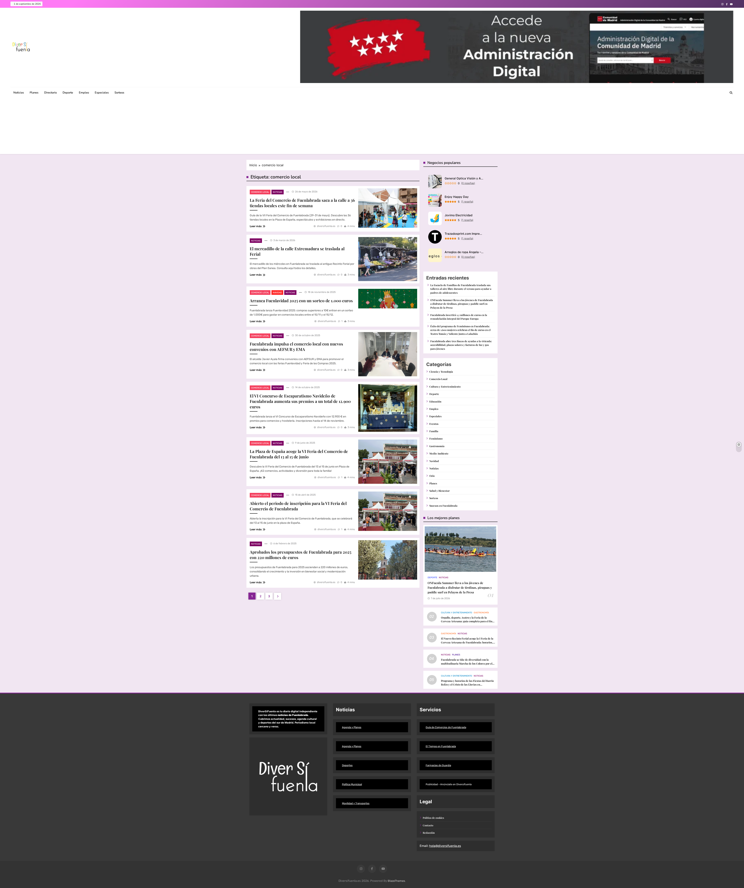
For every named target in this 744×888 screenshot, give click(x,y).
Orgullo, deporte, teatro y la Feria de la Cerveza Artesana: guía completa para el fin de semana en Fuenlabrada (466, 621)
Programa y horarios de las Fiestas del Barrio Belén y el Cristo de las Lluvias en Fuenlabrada (467, 684)
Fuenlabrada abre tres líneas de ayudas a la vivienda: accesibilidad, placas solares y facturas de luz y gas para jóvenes (461, 344)
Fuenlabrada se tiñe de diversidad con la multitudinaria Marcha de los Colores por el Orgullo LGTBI (466, 663)
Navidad (277, 292)
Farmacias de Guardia (438, 765)
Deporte (68, 92)
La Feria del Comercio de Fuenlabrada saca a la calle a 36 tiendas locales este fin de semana (302, 202)
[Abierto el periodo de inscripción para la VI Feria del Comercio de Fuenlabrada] (387, 511)
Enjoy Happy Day (457, 196)
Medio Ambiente (439, 453)
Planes (34, 92)
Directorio (50, 92)
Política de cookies (433, 817)
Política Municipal (352, 784)
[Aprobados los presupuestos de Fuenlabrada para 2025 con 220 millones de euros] (387, 560)
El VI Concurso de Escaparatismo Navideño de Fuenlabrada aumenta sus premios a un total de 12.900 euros (300, 401)
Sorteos (119, 92)
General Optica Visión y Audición (464, 178)
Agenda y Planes (351, 727)
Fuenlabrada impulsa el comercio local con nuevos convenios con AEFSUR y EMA (296, 346)
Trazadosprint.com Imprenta (464, 233)
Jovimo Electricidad (458, 215)
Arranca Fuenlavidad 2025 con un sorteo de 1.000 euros (301, 300)
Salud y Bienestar (439, 490)
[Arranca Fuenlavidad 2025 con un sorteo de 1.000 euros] (387, 298)
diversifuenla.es (326, 226)
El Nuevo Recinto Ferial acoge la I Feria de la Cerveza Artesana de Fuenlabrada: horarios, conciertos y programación (467, 642)
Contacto (428, 825)
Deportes (347, 765)
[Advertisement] (372, 127)
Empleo (84, 92)
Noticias (18, 92)
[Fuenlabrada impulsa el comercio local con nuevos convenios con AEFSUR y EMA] (387, 354)
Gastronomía (436, 446)
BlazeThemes (396, 881)
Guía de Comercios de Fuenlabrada (446, 727)
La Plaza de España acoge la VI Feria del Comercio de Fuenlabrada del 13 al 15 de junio (299, 453)
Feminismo (436, 438)
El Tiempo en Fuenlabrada (441, 746)
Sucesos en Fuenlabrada (443, 505)
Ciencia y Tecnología (441, 371)
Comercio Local (260, 192)
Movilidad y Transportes (355, 803)
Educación (435, 401)
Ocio (432, 475)
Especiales (102, 92)
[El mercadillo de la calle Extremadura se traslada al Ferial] (387, 259)
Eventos (433, 423)
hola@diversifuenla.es (445, 846)
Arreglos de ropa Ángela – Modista (464, 252)
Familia (433, 431)
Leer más (256, 226)
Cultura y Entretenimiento (445, 386)
